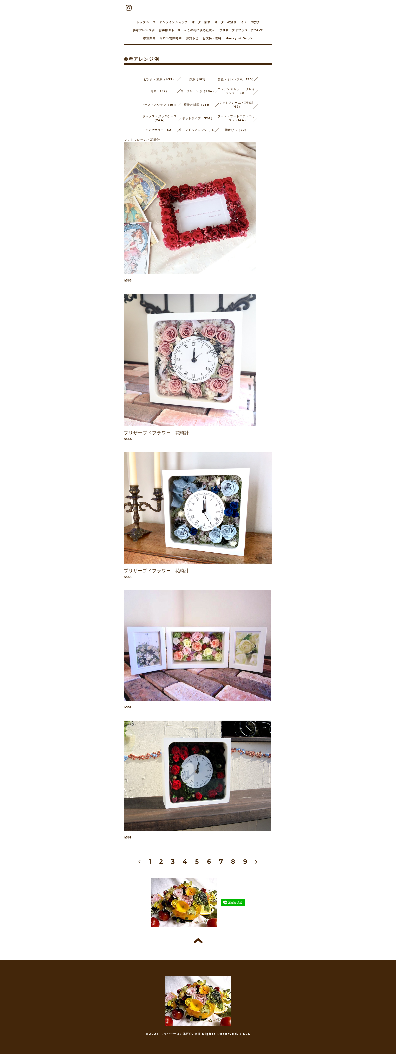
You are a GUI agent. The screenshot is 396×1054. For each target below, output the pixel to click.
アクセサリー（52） (159, 130)
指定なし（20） (236, 130)
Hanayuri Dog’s (239, 38)
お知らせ (192, 38)
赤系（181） (198, 79)
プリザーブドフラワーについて (241, 30)
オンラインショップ (173, 22)
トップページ (146, 22)
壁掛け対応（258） (198, 105)
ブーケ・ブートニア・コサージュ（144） (236, 118)
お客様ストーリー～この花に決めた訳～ (187, 30)
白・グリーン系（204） (198, 91)
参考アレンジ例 (144, 30)
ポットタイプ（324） (198, 118)
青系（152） (160, 91)
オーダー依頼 (201, 22)
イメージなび (250, 22)
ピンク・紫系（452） (160, 79)
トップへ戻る (198, 940)
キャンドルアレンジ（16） (198, 130)
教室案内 (149, 38)
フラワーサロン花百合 (176, 1034)
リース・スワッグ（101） (159, 105)
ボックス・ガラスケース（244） (159, 118)
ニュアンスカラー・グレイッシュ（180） (236, 91)
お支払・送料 (212, 38)
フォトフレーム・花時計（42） (236, 104)
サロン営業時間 (171, 38)
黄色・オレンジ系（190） (236, 79)
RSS (246, 1034)
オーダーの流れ (226, 22)
